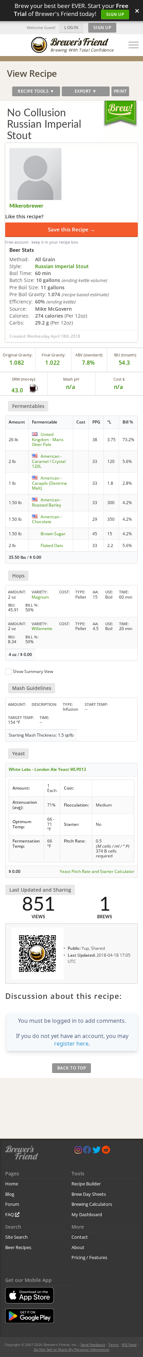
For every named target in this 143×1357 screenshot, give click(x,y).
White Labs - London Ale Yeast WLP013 (47, 769)
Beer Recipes (18, 1247)
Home (11, 1184)
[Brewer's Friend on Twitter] (96, 1151)
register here (71, 1043)
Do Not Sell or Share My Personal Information (71, 1349)
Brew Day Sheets (89, 1194)
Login (71, 27)
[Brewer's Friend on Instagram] (78, 1151)
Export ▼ (86, 91)
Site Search (16, 1237)
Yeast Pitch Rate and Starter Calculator (97, 871)
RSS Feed (129, 1344)
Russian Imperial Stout (62, 266)
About (78, 1247)
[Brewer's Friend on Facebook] (87, 1151)
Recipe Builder (86, 1184)
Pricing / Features (89, 1257)
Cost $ (119, 379)
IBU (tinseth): (125, 354)
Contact (80, 1237)
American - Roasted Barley (47, 502)
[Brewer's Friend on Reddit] (106, 1151)
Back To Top (71, 1068)
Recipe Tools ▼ (36, 91)
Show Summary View (33, 671)
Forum (12, 1204)
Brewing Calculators (92, 1204)
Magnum (40, 597)
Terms (113, 1344)
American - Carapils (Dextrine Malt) (49, 483)
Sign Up (115, 14)
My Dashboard (87, 1214)
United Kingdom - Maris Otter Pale (48, 439)
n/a (118, 387)
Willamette (42, 628)
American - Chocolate (47, 519)
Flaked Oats (52, 545)
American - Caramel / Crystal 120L (49, 461)
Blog (9, 1194)
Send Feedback (93, 1344)
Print (120, 91)
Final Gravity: (54, 354)
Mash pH (71, 379)
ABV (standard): (89, 354)
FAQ (10, 1214)
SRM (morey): (24, 379)
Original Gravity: (18, 354)
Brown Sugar (53, 534)
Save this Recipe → (71, 229)
